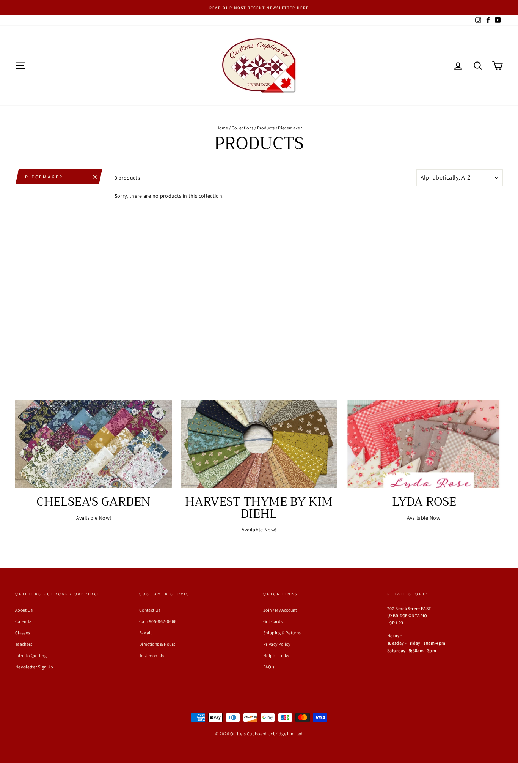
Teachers (24, 644)
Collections (243, 128)
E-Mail (145, 632)
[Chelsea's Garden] (93, 444)
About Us (24, 610)
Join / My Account (280, 610)
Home (222, 128)
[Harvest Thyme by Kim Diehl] (259, 444)
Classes (22, 632)
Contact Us (150, 610)
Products (266, 128)
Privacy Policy (276, 644)
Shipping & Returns (282, 632)
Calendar (24, 621)
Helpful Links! (276, 655)
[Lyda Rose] (424, 444)
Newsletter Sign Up (34, 667)
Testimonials (151, 655)
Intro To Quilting (31, 655)
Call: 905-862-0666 (157, 621)
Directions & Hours (157, 644)
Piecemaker (44, 177)
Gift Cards (273, 621)
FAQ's (269, 667)
